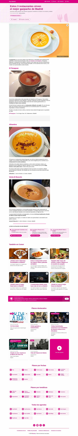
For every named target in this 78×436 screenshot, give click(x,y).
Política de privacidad (32, 430)
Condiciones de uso (21, 430)
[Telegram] (37, 425)
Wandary (34, 433)
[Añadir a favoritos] (67, 25)
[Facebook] (40, 425)
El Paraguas (12, 113)
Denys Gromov (61, 56)
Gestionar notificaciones (44, 430)
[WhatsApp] (34, 425)
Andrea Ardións (22, 13)
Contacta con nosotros (56, 430)
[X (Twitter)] (44, 425)
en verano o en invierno (35, 60)
